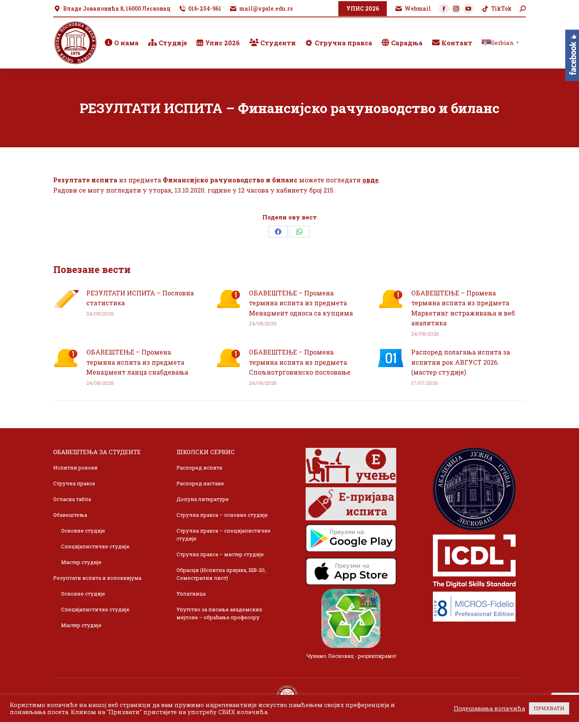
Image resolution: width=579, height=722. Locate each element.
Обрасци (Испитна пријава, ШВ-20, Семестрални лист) (221, 573)
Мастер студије (81, 562)
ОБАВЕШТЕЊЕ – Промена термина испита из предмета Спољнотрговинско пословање (300, 362)
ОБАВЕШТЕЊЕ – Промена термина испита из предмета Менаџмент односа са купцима (301, 303)
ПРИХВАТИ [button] (549, 708)
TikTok (501, 8)
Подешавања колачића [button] (489, 708)
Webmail (418, 8)
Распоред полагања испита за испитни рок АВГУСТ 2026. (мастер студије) (460, 362)
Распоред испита (199, 467)
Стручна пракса (74, 483)
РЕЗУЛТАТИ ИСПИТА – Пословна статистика (140, 298)
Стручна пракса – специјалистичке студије (223, 534)
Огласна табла (72, 499)
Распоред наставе (200, 483)
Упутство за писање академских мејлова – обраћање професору (219, 613)
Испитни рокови (75, 467)
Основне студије (83, 530)
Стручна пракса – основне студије (222, 514)
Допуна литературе (202, 499)
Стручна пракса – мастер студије (220, 554)
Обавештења (70, 514)
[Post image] (65, 299)
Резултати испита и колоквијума (97, 577)
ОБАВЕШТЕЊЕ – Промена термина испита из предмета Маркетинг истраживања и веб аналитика (463, 308)
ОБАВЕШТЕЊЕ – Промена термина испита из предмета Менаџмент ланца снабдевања (137, 362)
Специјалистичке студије (95, 546)
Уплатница (191, 593)
